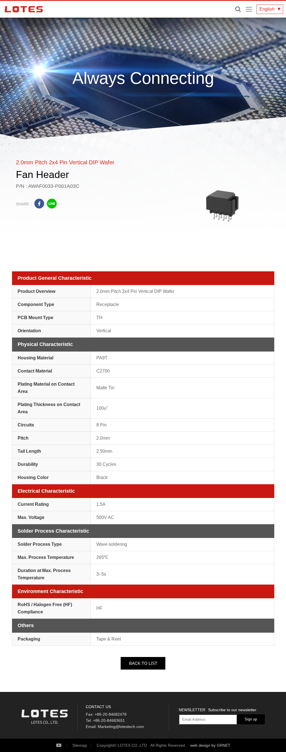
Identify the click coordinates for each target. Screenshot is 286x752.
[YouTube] (63, 745)
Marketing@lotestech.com (121, 726)
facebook (39, 203)
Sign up (251, 719)
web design (200, 745)
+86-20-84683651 (109, 720)
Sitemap (79, 745)
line (52, 203)
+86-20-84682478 (111, 714)
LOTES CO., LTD (23, 9)
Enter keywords (238, 9)
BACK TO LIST (143, 663)
